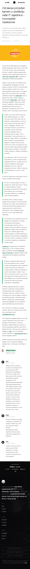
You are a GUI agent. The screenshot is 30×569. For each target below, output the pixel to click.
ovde (10, 331)
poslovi (4, 509)
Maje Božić (14, 100)
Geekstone (19, 95)
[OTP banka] (22, 469)
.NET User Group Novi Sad (10, 76)
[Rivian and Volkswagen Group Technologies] (8, 469)
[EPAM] (15, 471)
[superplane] (15, 469)
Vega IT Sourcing (7, 253)
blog (3, 506)
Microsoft (21, 250)
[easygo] (17, 466)
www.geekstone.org (20, 333)
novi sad (4, 522)
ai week (4, 511)
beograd (4, 519)
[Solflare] (12, 466)
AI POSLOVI (21, 2)
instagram (4, 533)
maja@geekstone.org (8, 314)
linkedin (4, 536)
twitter (3, 538)
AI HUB (7, 2)
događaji (4, 525)
